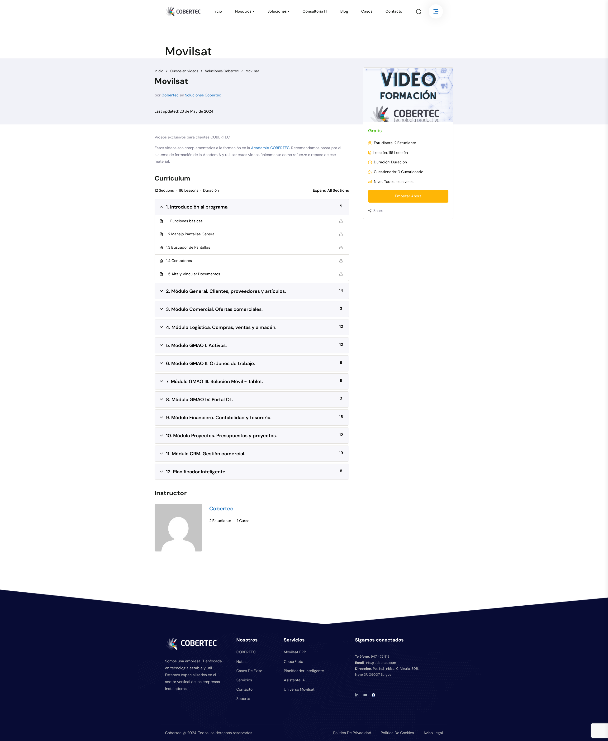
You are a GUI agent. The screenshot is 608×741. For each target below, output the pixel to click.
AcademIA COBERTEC (270, 147)
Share (378, 210)
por (158, 94)
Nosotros (243, 11)
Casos (366, 11)
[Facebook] (373, 695)
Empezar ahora (408, 196)
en (182, 94)
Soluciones (277, 11)
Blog (344, 11)
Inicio (217, 11)
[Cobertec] (178, 527)
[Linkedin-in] (357, 695)
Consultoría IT (315, 11)
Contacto (393, 11)
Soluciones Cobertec (203, 94)
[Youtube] (365, 695)
